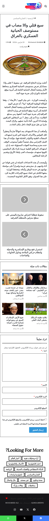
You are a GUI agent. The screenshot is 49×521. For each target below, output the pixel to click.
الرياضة (9, 469)
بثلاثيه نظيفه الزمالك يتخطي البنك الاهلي (39, 318)
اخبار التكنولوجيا (34, 464)
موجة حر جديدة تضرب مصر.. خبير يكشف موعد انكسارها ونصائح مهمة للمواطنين (13, 291)
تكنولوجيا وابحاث (15, 474)
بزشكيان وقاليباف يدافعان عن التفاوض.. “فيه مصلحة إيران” (36, 290)
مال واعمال (11, 480)
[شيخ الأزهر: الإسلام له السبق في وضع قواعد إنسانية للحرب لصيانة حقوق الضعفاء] (12, 309)
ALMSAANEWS (37, 503)
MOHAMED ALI (12, 503)
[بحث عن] (45, 7)
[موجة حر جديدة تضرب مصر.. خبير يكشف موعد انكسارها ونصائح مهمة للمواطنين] (12, 279)
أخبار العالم (15, 458)
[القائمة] (3, 7)
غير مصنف (24, 480)
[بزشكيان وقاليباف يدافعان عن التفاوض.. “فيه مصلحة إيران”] (36, 279)
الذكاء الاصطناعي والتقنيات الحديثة (29, 469)
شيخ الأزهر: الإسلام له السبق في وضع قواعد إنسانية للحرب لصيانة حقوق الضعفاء (14, 321)
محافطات (32, 485)
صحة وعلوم (37, 480)
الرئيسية (30, 18)
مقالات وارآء (18, 485)
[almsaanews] (33, 6)
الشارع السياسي (19, 18)
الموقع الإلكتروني (40, 408)
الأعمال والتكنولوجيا (16, 464)
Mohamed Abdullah (35, 42)
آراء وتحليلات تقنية (31, 458)
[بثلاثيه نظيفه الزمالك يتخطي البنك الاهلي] (36, 309)
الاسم (44, 385)
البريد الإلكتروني (40, 396)
